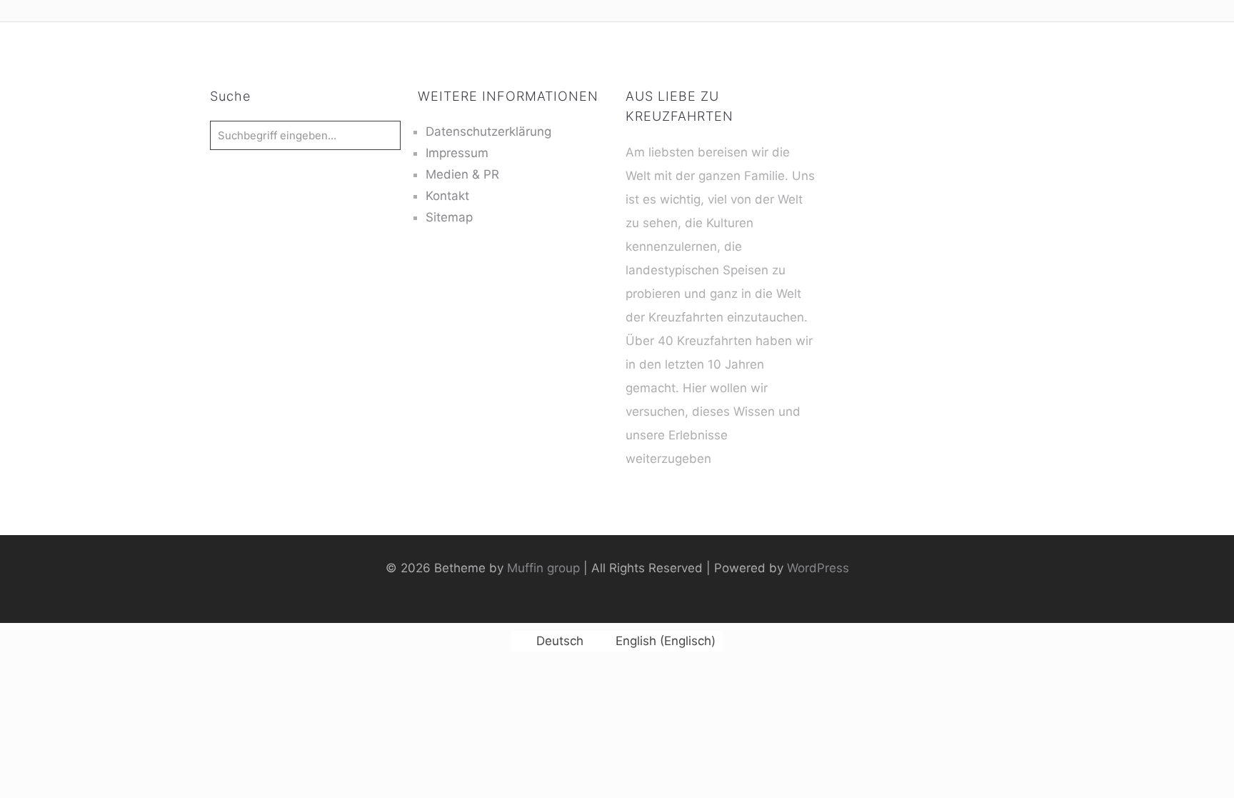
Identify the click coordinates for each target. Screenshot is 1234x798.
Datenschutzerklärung (488, 131)
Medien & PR (462, 174)
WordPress (818, 568)
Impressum (457, 153)
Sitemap (449, 217)
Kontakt (447, 196)
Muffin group (543, 568)
